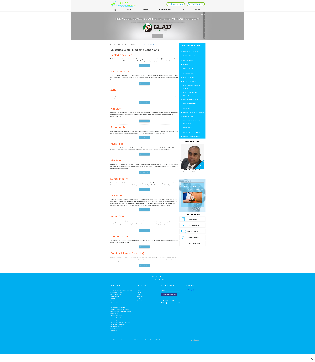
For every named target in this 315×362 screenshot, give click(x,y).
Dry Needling (188, 116)
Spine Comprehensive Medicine (191, 94)
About (129, 10)
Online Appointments (193, 237)
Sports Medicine (189, 81)
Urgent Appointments (193, 243)
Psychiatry (113, 330)
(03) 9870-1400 (197, 4)
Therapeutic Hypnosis (117, 315)
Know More (145, 65)
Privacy (142, 340)
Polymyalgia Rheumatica (117, 324)
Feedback (152, 340)
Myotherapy (114, 328)
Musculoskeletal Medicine (132, 44)
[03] (204, 16)
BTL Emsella (187, 128)
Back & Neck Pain (189, 56)
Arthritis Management (192, 136)
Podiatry (186, 64)
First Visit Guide (192, 219)
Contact (197, 10)
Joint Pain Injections (191, 132)
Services (145, 10)
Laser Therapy (188, 68)
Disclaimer (137, 340)
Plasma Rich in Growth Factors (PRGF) (192, 122)
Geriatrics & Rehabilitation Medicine (121, 290)
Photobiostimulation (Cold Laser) (120, 309)
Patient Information (165, 10)
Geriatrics (187, 108)
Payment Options (192, 231)
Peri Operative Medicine (192, 99)
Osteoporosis (188, 77)
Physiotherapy (189, 60)
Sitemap (147, 340)
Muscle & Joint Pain (190, 51)
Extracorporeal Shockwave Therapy (120, 311)
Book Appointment (175, 4)
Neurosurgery (188, 73)
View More (157, 26)
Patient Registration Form (169, 294)
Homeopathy (114, 313)
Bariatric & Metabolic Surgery (191, 87)
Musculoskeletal (190, 104)
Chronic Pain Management (193, 112)
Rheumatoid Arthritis (116, 303)
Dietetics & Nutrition (116, 326)
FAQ (183, 10)
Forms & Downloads (193, 225)
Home (115, 9)
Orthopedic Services (116, 317)
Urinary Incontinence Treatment (120, 322)
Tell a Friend (159, 340)
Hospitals (140, 296)
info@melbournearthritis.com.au (174, 303)
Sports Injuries (114, 300)
